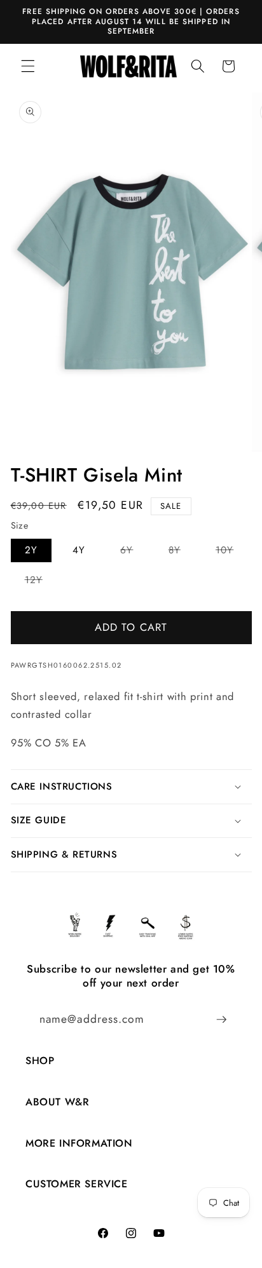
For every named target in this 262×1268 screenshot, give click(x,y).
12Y (41, 582)
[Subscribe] (221, 1019)
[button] (28, 66)
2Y (31, 550)
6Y (133, 552)
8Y (182, 552)
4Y (78, 550)
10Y (231, 552)
